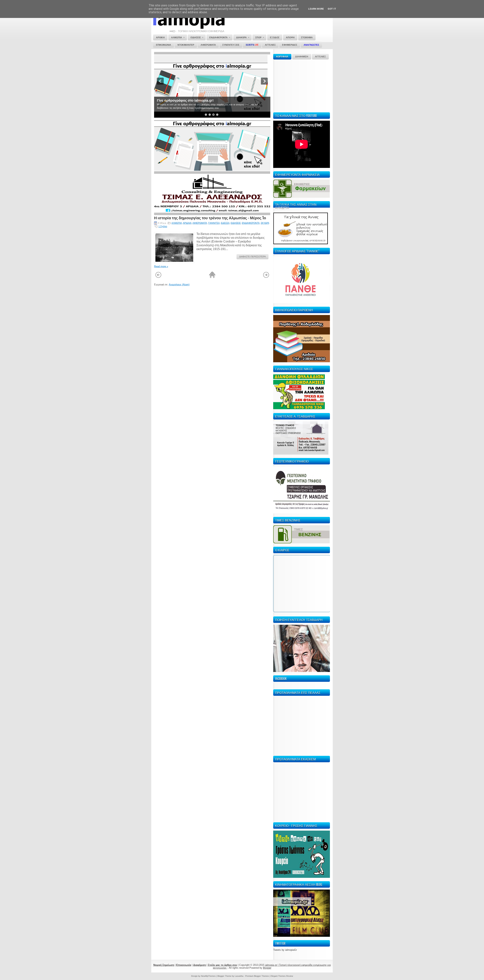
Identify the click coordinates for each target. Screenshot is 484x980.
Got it (332, 8)
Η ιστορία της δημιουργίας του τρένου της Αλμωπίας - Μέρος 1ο (210, 217)
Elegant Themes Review (282, 976)
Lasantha (239, 976)
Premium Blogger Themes (257, 976)
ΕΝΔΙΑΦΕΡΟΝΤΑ (251, 223)
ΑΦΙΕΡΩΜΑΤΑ (199, 223)
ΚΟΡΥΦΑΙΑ (282, 56)
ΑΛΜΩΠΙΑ (176, 223)
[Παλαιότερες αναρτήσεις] (266, 277)
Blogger (267, 967)
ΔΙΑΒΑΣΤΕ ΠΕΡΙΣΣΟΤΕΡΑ (252, 256)
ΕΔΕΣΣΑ (225, 223)
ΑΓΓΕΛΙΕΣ (320, 56)
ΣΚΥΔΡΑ (265, 223)
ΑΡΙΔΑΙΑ (187, 223)
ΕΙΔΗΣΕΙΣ (236, 223)
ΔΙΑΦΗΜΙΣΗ (301, 56)
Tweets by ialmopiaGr (285, 949)
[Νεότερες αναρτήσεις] (158, 277)
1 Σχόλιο (162, 226)
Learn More (316, 8)
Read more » (161, 266)
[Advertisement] (301, 85)
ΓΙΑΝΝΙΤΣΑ (214, 223)
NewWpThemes (208, 976)
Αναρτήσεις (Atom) (179, 284)
